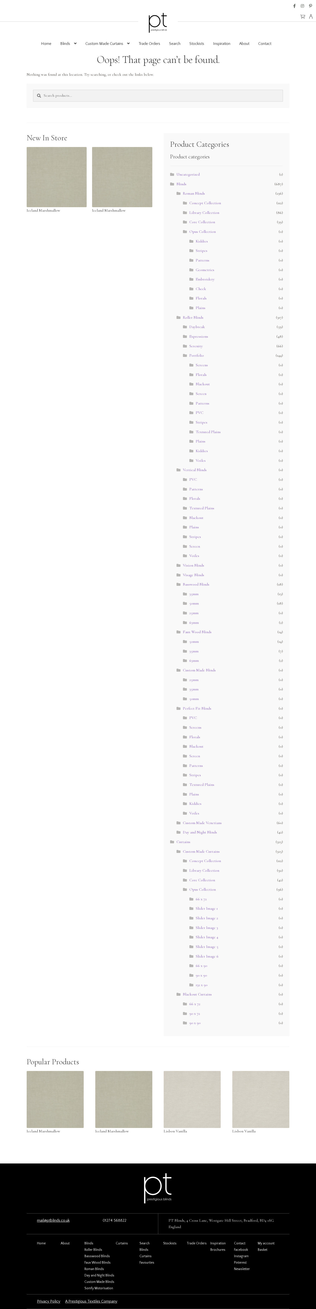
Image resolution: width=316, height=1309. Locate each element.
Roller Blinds (193, 317)
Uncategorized (188, 174)
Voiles (201, 460)
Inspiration (221, 43)
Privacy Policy (48, 1301)
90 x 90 (201, 975)
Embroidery (205, 279)
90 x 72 (194, 1013)
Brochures (217, 1250)
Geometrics (205, 269)
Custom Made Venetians (202, 822)
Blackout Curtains (197, 994)
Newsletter (242, 1269)
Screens (202, 365)
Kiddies (202, 241)
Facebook (294, 6)
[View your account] (312, 16)
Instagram (302, 6)
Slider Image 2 (207, 918)
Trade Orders (149, 43)
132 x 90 (201, 984)
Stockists (196, 43)
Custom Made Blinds (199, 670)
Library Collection (204, 212)
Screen (201, 393)
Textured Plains (208, 431)
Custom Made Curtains (104, 43)
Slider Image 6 (207, 956)
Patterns (202, 260)
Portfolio (196, 355)
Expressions (198, 336)
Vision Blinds (193, 565)
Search (174, 43)
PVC (199, 412)
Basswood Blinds (196, 584)
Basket (262, 1250)
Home (46, 43)
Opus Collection (202, 231)
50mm (194, 603)
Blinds (65, 43)
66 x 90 (201, 965)
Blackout (203, 384)
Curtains (183, 841)
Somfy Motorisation (98, 1288)
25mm (193, 612)
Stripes (201, 250)
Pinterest (310, 6)
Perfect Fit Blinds (197, 708)
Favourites (146, 1263)
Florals (201, 298)
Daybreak (197, 326)
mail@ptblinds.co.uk (53, 1220)
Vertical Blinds (195, 469)
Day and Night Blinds (200, 832)
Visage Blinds (193, 574)
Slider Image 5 (207, 946)
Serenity (196, 346)
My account (266, 1243)
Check (201, 288)
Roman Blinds (194, 193)
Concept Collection (205, 203)
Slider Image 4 (207, 937)
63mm (194, 622)
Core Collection (202, 222)
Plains (200, 307)
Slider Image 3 (207, 927)
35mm (193, 593)
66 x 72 (201, 899)
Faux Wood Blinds (197, 631)
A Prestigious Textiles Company (91, 1301)
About (244, 43)
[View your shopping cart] (302, 14)
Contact (264, 43)
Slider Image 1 (207, 908)
